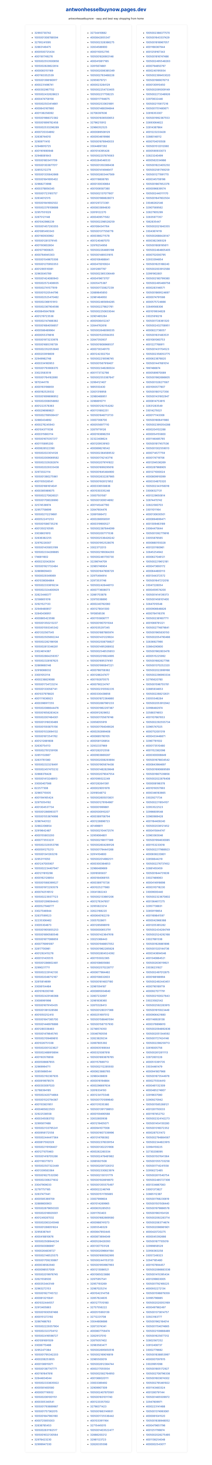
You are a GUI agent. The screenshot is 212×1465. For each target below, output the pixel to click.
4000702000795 (156, 254)
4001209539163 (99, 443)
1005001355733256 (158, 1161)
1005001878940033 (102, 141)
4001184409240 (155, 821)
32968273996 (42, 183)
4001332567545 (44, 632)
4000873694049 (100, 1236)
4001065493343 (44, 231)
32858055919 (98, 722)
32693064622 (154, 122)
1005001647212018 (157, 580)
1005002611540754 (157, 1175)
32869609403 (43, 571)
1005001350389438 (102, 165)
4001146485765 (155, 438)
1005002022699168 (158, 670)
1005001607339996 (102, 1132)
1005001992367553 (158, 117)
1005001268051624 (46, 1227)
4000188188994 (155, 976)
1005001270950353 (46, 264)
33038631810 (42, 533)
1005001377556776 (101, 231)
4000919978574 (44, 1080)
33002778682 (154, 1349)
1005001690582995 (102, 1255)
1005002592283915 (158, 1005)
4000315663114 (43, 434)
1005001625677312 (157, 1335)
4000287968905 (156, 467)
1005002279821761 (101, 306)
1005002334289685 (46, 552)
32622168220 (98, 910)
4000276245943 (44, 424)
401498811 (96, 825)
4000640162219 (99, 915)
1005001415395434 (157, 1274)
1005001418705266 (46, 1156)
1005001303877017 (45, 165)
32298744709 (98, 561)
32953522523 (154, 807)
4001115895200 (43, 443)
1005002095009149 (158, 89)
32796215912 (98, 122)
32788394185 (42, 1090)
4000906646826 (156, 608)
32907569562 (154, 207)
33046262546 (154, 202)
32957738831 (154, 906)
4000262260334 (100, 1151)
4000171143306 (155, 415)
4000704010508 (155, 141)
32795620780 (154, 679)
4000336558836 (100, 486)
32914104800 (98, 854)
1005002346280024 (102, 368)
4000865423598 (44, 618)
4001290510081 (43, 268)
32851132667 (42, 755)
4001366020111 (99, 1378)
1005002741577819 (45, 287)
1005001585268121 (157, 1104)
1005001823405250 (158, 165)
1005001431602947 (157, 396)
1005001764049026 (102, 726)
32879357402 (98, 1340)
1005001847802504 (158, 198)
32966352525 (98, 127)
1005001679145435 (46, 1005)
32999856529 (154, 1245)
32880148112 (154, 136)
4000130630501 (155, 514)
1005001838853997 (158, 1354)
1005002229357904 (46, 1326)
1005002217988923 (158, 849)
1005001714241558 (157, 1165)
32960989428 (154, 816)
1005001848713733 (101, 415)
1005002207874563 (102, 155)
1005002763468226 (102, 75)
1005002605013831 (102, 797)
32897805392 (98, 1042)
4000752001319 (155, 731)
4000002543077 (156, 1444)
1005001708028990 (46, 500)
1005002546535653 (102, 651)
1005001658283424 (46, 712)
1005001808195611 (157, 245)
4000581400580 (44, 1387)
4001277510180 (99, 1302)
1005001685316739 (46, 344)
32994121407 (98, 382)
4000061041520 (155, 1415)
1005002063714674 (157, 1222)
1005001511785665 (101, 1194)
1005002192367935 (46, 1076)
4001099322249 (100, 778)
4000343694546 (156, 953)
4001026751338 (44, 1042)
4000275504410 (155, 1080)
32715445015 (98, 1425)
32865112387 (154, 1194)
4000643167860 (44, 108)
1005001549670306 (46, 259)
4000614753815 (155, 400)
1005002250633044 (102, 311)
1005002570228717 (102, 967)
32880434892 (43, 419)
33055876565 (154, 537)
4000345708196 (155, 179)
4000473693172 (155, 566)
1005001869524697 (158, 292)
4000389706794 (100, 816)
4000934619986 (100, 136)
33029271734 (154, 797)
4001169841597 (155, 915)
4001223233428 (156, 131)
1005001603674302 (157, 1378)
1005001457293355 (46, 226)
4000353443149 (44, 1283)
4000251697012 (99, 1014)
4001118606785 (99, 179)
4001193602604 (44, 245)
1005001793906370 (46, 368)
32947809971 (154, 1401)
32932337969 (98, 745)
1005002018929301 (46, 1212)
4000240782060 (100, 603)
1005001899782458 (46, 122)
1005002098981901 (157, 1227)
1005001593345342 (46, 627)
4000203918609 (44, 353)
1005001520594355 (102, 334)
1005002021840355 (158, 226)
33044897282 (98, 146)
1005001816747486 (157, 56)
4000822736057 (156, 330)
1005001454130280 (157, 1123)
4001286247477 (99, 674)
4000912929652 (100, 712)
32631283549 (154, 405)
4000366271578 (100, 235)
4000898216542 (100, 448)
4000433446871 (155, 736)
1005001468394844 (102, 108)
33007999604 (98, 1198)
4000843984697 (156, 764)
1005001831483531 (157, 334)
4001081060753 (155, 339)
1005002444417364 (46, 1137)
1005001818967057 (157, 42)
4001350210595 (44, 528)
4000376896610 (155, 1024)
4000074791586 (155, 297)
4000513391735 (155, 1061)
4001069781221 (155, 622)
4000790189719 (155, 986)
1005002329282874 (46, 462)
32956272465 (154, 1170)
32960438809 (98, 1076)
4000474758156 (44, 98)
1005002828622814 (46, 65)
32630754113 (42, 745)
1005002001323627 (46, 1047)
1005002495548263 (158, 61)
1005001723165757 (45, 193)
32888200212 (98, 1434)
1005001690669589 (158, 769)
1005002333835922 (46, 1382)
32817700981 (42, 948)
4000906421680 (156, 1014)
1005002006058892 (46, 400)
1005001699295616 (102, 467)
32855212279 (42, 169)
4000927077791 (155, 991)
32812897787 (98, 268)
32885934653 (154, 688)
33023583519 (42, 372)
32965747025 (154, 726)
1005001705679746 (101, 717)
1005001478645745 (46, 1033)
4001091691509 (43, 1340)
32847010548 (154, 603)
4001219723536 (44, 316)
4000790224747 (100, 684)
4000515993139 (99, 1312)
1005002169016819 (101, 1354)
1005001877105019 (157, 1241)
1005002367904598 (46, 306)
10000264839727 (44, 1250)
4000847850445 (100, 1231)
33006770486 (42, 1345)
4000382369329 (156, 240)
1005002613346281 (46, 646)
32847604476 (98, 509)
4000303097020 (44, 1085)
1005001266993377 (46, 811)
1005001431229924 (102, 637)
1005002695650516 (102, 1349)
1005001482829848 (102, 769)
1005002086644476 (46, 707)
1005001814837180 (101, 981)
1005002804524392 (102, 953)
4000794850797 (156, 65)
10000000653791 (100, 929)
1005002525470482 (46, 297)
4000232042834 (44, 561)
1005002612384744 (102, 1364)
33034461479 (154, 1066)
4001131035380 (99, 1104)
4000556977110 (99, 424)
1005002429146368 (46, 995)
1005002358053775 (158, 353)
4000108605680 (100, 962)
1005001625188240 (157, 264)
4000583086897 (44, 1245)
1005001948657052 (102, 943)
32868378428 (42, 773)
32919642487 (42, 830)
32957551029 (42, 212)
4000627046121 (155, 556)
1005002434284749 (158, 929)
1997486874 (153, 368)
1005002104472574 (102, 830)
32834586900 (98, 46)
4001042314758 (99, 1293)
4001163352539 (44, 75)
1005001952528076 (102, 542)
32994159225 (154, 1146)
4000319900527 (100, 523)
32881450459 (154, 868)
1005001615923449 (157, 1010)
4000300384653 (100, 863)
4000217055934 (100, 1368)
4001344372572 (155, 575)
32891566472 (98, 514)
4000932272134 (155, 1288)
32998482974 (154, 707)
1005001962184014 (157, 1321)
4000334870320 (156, 481)
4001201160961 (155, 547)
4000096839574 (156, 188)
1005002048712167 (46, 976)
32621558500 (42, 1279)
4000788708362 (100, 670)
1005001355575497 (102, 1184)
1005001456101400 (157, 599)
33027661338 (154, 939)
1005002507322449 (46, 1165)
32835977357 (154, 216)
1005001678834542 (158, 759)
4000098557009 (44, 1269)
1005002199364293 (102, 552)
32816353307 (154, 113)
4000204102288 (156, 429)
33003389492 (98, 1382)
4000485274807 (156, 1090)
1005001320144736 (157, 948)
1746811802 (41, 556)
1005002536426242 (102, 537)
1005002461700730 (102, 556)
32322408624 (98, 438)
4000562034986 (156, 160)
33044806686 (98, 1321)
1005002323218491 (46, 764)
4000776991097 (44, 943)
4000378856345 (44, 188)
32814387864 (154, 127)
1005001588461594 (102, 1019)
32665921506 (98, 1161)
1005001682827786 (157, 660)
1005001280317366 (101, 1010)
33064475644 (154, 528)
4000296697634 (100, 1085)
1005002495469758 (158, 283)
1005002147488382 (46, 320)
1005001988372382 (46, 117)
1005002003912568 (158, 268)
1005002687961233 (102, 703)
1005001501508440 (157, 1203)
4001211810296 (43, 873)
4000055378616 (44, 334)
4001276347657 (99, 901)
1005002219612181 (157, 561)
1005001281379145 (45, 240)
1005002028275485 (158, 1434)
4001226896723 (100, 821)
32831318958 (98, 391)
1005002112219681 (45, 514)
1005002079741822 (102, 462)
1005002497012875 (157, 972)
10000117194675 (100, 98)
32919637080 (154, 1094)
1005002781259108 (46, 750)
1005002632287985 (102, 476)
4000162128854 (44, 877)
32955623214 (98, 906)
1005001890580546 (46, 934)
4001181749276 (43, 56)
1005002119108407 (45, 1146)
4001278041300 (99, 608)
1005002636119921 (157, 962)
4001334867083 (155, 1184)
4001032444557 (44, 1302)
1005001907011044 (101, 622)
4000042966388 (156, 920)
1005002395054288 (158, 424)
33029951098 (154, 1364)
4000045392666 (156, 1236)
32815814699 (42, 981)
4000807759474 (100, 1330)
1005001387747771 (45, 1368)
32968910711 (98, 400)
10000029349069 (45, 575)
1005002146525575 (46, 1255)
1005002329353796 (46, 844)
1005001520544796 (46, 292)
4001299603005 (156, 1279)
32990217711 (42, 967)
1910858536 (97, 613)
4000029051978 (100, 788)
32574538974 (42, 504)
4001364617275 (155, 901)
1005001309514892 (102, 500)
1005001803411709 (45, 160)
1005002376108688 (46, 207)
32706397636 (98, 113)
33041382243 (98, 891)
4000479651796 (155, 1425)
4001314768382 (99, 1137)
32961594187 (98, 986)
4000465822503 (44, 1109)
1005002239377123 (46, 896)
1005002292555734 (158, 722)
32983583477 (98, 1345)
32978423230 (42, 1439)
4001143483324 (155, 1387)
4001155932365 (99, 958)
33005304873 (42, 925)
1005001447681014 (157, 363)
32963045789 (42, 273)
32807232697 (98, 995)
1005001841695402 (46, 179)
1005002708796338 (158, 1373)
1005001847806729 (102, 571)
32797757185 (42, 1189)
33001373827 (154, 1189)
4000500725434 (44, 51)
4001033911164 (99, 1420)
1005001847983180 (46, 1415)
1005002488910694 (46, 1052)
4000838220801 (156, 854)
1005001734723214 (46, 684)
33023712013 (98, 547)
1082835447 (153, 221)
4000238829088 (44, 679)
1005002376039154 (102, 1142)
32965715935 (42, 792)
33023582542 (154, 1000)
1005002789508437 (46, 415)
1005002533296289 (46, 127)
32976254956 (98, 245)
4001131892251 (99, 410)
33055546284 (154, 698)
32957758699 (42, 509)
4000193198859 (44, 386)
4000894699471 (155, 519)
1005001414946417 (101, 169)
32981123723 (98, 1439)
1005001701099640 (101, 1099)
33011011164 (153, 509)
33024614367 (42, 651)
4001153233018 (155, 844)
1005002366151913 (45, 301)
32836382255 (43, 537)
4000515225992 (156, 656)
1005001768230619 (157, 1198)
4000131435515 (43, 958)
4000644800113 (155, 571)
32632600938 (98, 1118)
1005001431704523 (157, 349)
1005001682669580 (102, 1217)
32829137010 (98, 1335)
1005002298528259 (102, 221)
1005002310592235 (102, 688)
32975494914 (98, 575)
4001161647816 (43, 1373)
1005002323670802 (158, 896)
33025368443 (98, 939)
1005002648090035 (102, 330)
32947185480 (154, 1260)
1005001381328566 (46, 1010)
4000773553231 (44, 840)
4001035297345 (100, 627)
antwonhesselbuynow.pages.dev (106, 9)
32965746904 (98, 566)
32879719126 (98, 429)
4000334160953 (44, 363)
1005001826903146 (102, 56)
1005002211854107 (157, 802)
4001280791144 (155, 1392)
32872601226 (154, 1057)
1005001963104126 (157, 1212)
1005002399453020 (158, 75)
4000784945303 (44, 254)
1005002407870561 (102, 1392)
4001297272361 (99, 202)
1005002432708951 (158, 325)
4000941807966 (155, 1071)
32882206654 (43, 825)
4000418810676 (44, 1236)
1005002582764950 (102, 1373)
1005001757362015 (46, 1411)
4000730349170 (100, 349)
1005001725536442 (102, 1415)
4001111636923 (43, 698)
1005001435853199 (46, 547)
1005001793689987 (46, 1406)
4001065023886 (100, 1274)
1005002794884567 (158, 1137)
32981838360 (98, 1000)
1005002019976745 (46, 1274)
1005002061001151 (45, 1396)
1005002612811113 (157, 1052)
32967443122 (42, 821)
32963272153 (42, 1288)
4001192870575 (99, 679)
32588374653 (154, 712)
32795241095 (42, 42)
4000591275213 (44, 849)
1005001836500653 (102, 117)
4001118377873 (43, 1161)
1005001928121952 (101, 481)
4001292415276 (44, 953)
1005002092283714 (158, 1217)
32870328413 (98, 1005)
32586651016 (42, 599)
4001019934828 (155, 311)
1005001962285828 (102, 948)
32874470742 (154, 500)
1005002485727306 (158, 1179)
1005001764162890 (46, 377)
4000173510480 (155, 745)
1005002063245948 (46, 1222)
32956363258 (154, 1250)
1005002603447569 (102, 174)
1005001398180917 (45, 80)
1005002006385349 (102, 70)
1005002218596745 (102, 358)
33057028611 (98, 920)
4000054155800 (156, 434)
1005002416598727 (46, 1335)
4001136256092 (44, 113)
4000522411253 (44, 519)
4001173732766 (99, 372)
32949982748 (42, 358)
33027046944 (42, 910)
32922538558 (43, 1113)
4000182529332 (44, 391)
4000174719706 (155, 457)
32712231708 (98, 1316)
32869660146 (42, 665)
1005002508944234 (46, 1241)
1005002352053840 (46, 349)
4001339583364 (44, 1170)
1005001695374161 (101, 660)
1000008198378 (155, 783)
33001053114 (42, 674)
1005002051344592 (158, 1033)
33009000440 (154, 891)
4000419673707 (99, 278)
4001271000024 (155, 471)
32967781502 (154, 740)
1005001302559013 (157, 448)
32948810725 (42, 146)
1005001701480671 (157, 108)
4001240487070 (100, 240)
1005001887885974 (102, 632)
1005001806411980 (157, 419)
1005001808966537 (102, 344)
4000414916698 (155, 882)
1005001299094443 (46, 901)
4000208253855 (44, 1359)
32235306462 (43, 920)
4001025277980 (100, 887)
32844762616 (98, 325)
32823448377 (42, 594)
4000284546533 (100, 160)
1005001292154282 (102, 405)
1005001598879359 (158, 1293)
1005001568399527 (46, 882)
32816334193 (98, 1090)
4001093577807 (155, 386)
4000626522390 (44, 448)
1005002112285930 (102, 1066)
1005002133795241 (46, 1127)
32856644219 (154, 858)
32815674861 (98, 65)
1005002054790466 (158, 637)
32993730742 (42, 32)
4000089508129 (100, 131)
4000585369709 (44, 1198)
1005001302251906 (102, 1146)
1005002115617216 (157, 103)
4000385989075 (44, 490)
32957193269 (98, 1283)
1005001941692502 (46, 202)
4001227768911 (155, 344)
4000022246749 (100, 1189)
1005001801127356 (157, 391)
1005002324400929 (46, 589)
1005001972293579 (46, 887)
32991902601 (154, 273)
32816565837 (98, 873)
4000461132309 (155, 1085)
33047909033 (42, 1184)
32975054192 (42, 802)
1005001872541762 (46, 736)
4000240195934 (156, 70)
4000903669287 (100, 755)
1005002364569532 (102, 452)
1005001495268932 (102, 646)
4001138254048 (155, 1439)
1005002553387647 (102, 377)
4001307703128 (99, 1245)
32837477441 (42, 1194)
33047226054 (154, 585)
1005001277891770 (157, 174)
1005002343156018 (157, 486)
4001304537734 (44, 807)
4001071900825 (44, 249)
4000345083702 (44, 1118)
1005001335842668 (46, 174)
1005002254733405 (102, 89)
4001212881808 (43, 740)
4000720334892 (44, 131)
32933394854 (154, 259)
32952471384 (42, 1349)
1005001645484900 (102, 471)
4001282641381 (99, 783)
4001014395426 (99, 150)
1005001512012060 (157, 146)
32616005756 (154, 1047)
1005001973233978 (46, 339)
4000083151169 (43, 70)
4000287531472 (155, 1132)
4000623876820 (156, 358)
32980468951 (98, 396)
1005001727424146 (157, 1038)
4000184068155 (99, 877)
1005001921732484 (46, 566)
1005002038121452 (157, 825)
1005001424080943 (46, 278)
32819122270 (98, 212)
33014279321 (154, 410)
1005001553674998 (46, 816)
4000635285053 (100, 1208)
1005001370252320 (158, 665)
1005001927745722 (46, 1293)
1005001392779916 (157, 533)
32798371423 (98, 1406)
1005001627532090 (46, 1175)
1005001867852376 (157, 183)
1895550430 (97, 386)
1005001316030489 (46, 722)
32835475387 (98, 283)
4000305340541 (44, 1401)
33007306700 (98, 419)
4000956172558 (44, 1132)
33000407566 (42, 783)
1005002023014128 (46, 452)
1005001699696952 (46, 396)
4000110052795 (99, 51)
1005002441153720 (101, 1260)
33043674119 (154, 231)
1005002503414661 (46, 103)
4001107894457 (155, 1264)
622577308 (41, 788)
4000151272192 (43, 1316)
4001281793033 (155, 1109)
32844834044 (43, 1378)
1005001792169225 (157, 1283)
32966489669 (98, 868)
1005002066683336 (158, 1269)
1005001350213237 (46, 622)
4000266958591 (100, 519)
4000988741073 (99, 1222)
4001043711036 (43, 429)
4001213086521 (99, 1269)
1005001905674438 (102, 764)
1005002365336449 (102, 273)
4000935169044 (100, 1047)
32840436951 (42, 613)
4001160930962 (44, 235)
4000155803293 (44, 835)
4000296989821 (44, 410)
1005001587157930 (101, 1024)
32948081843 (42, 155)
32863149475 (42, 46)
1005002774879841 (157, 627)
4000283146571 (155, 287)
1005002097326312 (102, 1165)
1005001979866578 (157, 1208)
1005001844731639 (157, 873)
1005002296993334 (158, 674)
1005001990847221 (101, 665)
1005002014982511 (101, 858)
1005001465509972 (158, 1396)
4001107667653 (155, 717)
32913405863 (42, 1307)
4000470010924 (100, 264)
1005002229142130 (46, 972)
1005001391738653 (101, 1109)
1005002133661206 (102, 896)
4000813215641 (43, 1297)
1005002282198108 (46, 641)
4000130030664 (100, 183)
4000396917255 (44, 703)
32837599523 (42, 915)
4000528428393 (100, 1241)
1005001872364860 (102, 698)
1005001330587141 (45, 688)
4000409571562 (100, 216)
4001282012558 (99, 750)
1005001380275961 (46, 476)
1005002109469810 (46, 1038)
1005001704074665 (157, 1326)
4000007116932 (44, 1392)
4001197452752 (155, 1113)
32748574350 (98, 1028)
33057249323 (154, 1255)
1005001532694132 (46, 731)
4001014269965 (99, 1203)
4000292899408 (100, 731)
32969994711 (42, 1066)
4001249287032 (44, 1217)
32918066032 (42, 670)
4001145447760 (99, 504)
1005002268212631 (157, 693)
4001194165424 (43, 797)
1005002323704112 (46, 1330)
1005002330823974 (102, 1170)
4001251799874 (155, 1430)
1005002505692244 (46, 637)
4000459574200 (156, 589)
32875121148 (42, 216)
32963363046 (154, 835)
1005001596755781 (157, 684)
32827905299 (154, 212)
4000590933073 (156, 150)
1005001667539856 (158, 773)
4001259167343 (155, 51)
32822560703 (154, 504)
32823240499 (154, 155)
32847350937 (98, 339)
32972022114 (42, 471)
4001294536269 (156, 462)
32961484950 (98, 297)
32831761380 (42, 759)
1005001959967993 (102, 1264)
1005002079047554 (102, 773)
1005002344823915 (158, 1142)
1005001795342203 (46, 1354)
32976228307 (42, 542)
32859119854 (154, 910)
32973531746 (98, 580)
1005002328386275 (102, 42)
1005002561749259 (157, 169)
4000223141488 (155, 1406)
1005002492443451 (158, 981)
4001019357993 (155, 788)
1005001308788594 (46, 37)
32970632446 (154, 98)
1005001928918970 (101, 1179)
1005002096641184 (102, 1250)
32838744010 (42, 136)
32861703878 (98, 594)
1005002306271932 (46, 1179)
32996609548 (154, 811)
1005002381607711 (157, 618)
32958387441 (42, 1231)
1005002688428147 (158, 235)
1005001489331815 (101, 254)
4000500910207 (100, 811)
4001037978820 (44, 693)
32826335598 (98, 1444)
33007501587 (98, 495)
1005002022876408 (158, 778)
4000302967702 (44, 89)
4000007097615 (155, 1359)
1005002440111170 (157, 193)
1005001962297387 (102, 707)
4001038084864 (44, 580)
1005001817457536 (157, 443)
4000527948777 (44, 906)
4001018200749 (43, 991)
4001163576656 (44, 1057)
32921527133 (42, 603)
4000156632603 (100, 976)
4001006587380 (100, 188)
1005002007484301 (46, 717)
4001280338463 (44, 1028)
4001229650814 (155, 495)
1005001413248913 (45, 778)
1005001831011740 (101, 1396)
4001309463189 (155, 523)
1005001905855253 (46, 929)
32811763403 (98, 1212)
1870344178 (41, 382)
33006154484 (42, 986)
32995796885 (154, 1297)
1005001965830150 (157, 632)
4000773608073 (100, 589)
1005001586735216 (46, 523)
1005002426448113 (102, 585)
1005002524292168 (158, 934)
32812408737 (154, 1345)
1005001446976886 (46, 1024)
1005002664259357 (46, 656)
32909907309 (98, 1387)
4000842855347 (100, 37)
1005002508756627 (102, 641)
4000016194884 (99, 1080)
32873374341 (98, 1326)
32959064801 (98, 835)
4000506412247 (100, 320)
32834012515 (42, 198)
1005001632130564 (46, 1434)
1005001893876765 (102, 1057)
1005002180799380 (158, 278)
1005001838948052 (158, 1420)
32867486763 (42, 1321)
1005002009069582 (46, 457)
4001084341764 (99, 226)
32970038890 (98, 599)
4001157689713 (99, 1061)
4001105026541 (43, 481)
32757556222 (98, 1307)
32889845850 (98, 292)
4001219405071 (99, 1123)
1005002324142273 (158, 1118)
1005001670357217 (45, 438)
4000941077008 (100, 1127)
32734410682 (98, 32)
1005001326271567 (157, 382)
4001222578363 (44, 405)
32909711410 (42, 141)
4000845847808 (44, 311)
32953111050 (42, 858)
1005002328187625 (46, 660)
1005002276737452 (158, 863)
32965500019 (98, 1359)
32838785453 (42, 1425)
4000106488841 (99, 259)
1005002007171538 (101, 533)
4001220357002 (100, 1401)
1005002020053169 (158, 1302)
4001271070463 (43, 1151)
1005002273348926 (158, 94)
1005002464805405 (158, 249)
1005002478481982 (102, 1156)
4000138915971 (43, 1364)
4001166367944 (155, 46)
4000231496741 (43, 84)
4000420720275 (156, 1231)
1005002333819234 (46, 585)
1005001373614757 (157, 1312)
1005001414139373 (157, 594)
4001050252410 (44, 1014)
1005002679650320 (46, 1208)
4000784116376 (155, 613)
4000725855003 (44, 1420)
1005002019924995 (102, 656)
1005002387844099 (102, 528)
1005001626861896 (157, 943)
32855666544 (43, 1071)
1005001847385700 (46, 1019)
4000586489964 (44, 330)
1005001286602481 (46, 962)
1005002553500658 (46, 61)
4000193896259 (100, 434)
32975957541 (98, 1279)
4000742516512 (43, 891)
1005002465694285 (102, 301)
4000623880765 (100, 1071)
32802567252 (154, 1340)
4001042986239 (44, 221)
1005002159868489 (158, 1330)
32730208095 (154, 1151)
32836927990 (154, 641)
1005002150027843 (158, 995)
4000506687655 (44, 1061)
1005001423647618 (101, 934)
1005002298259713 (158, 1042)
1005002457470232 (46, 769)
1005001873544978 (157, 1076)
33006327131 (154, 490)
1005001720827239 (102, 287)
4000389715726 (100, 882)
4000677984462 (100, 972)
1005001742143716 (101, 457)
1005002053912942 (158, 703)
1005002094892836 (158, 1028)
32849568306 (154, 306)
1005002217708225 (102, 94)
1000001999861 (99, 807)
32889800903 (43, 1203)
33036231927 (154, 967)
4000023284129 (100, 84)
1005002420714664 (46, 1094)
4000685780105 (100, 736)
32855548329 (98, 1227)
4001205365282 (156, 925)
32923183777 (154, 1316)
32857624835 (98, 1297)
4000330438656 (100, 693)
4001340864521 (155, 958)
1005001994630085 (158, 840)
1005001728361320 (157, 320)
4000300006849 (156, 755)
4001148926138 (155, 1019)
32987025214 (98, 1288)
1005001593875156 (46, 726)
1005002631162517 (45, 1430)
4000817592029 (44, 1142)
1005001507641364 (157, 1156)
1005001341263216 (45, 854)
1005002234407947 (46, 868)
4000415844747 (155, 830)
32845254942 (154, 552)
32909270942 (154, 1099)
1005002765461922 (158, 1382)
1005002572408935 (46, 283)
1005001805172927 (157, 1368)
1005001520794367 (46, 1099)
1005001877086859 (46, 939)
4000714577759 (155, 452)
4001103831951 (43, 1104)
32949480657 (42, 608)
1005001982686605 (158, 377)
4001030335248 (100, 490)
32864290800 (154, 646)
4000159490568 (100, 1113)
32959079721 (98, 80)
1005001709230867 (46, 1260)
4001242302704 (100, 353)
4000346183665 (156, 792)
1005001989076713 (157, 80)
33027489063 (154, 877)
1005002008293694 (102, 759)
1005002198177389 (101, 840)
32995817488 (42, 1123)
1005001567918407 (101, 363)
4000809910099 (156, 476)
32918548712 (98, 792)
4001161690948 (43, 150)
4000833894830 (100, 207)
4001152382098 (155, 750)
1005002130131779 (101, 1175)
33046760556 (98, 1033)
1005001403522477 (102, 1430)
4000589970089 (156, 372)
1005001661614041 (45, 486)
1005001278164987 (101, 802)
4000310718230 (155, 887)
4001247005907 (44, 863)
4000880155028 (156, 542)
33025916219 (154, 316)
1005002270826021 (46, 495)
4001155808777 (99, 618)
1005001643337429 (157, 37)
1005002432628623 (46, 94)
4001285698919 (99, 925)
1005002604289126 (102, 844)
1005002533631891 (102, 103)
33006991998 (42, 1000)
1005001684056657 (46, 325)
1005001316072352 (157, 1127)
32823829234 (98, 1038)
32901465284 (98, 316)
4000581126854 (99, 740)
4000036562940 (44, 1264)
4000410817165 (99, 61)
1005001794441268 (101, 849)
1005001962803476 (158, 651)
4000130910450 (155, 84)
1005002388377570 (158, 32)
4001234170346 (99, 1094)
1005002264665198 (102, 249)
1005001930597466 (46, 1312)
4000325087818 (100, 1052)
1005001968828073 (102, 198)
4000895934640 (100, 991)
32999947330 (42, 1444)
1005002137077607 (101, 193)
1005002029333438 (46, 467)
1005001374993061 (157, 1411)
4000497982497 (156, 1307)
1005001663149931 (101, 1411)
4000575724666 (156, 301)
